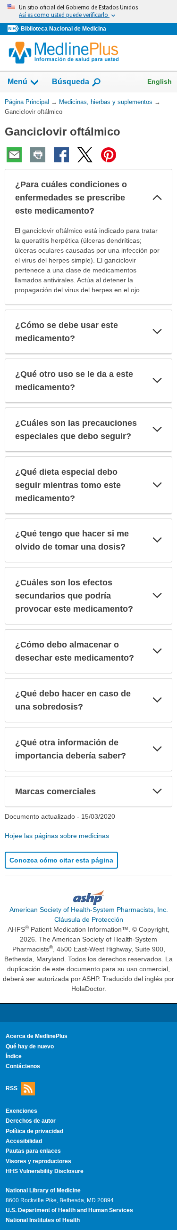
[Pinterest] (108, 154)
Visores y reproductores (38, 1161)
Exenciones (21, 1111)
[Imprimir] (37, 154)
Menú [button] (17, 82)
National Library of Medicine (43, 1190)
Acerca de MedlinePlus (36, 1036)
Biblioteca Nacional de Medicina (63, 28)
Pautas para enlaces (33, 1151)
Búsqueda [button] (70, 84)
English (159, 81)
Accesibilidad (24, 1141)
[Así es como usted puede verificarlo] (88, 11)
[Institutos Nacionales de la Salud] (14, 29)
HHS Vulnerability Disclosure (45, 1171)
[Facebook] (61, 154)
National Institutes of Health (43, 1220)
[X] (85, 154)
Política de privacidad (34, 1131)
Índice (14, 1056)
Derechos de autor (31, 1121)
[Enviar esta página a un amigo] (14, 154)
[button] (157, 198)
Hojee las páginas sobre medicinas (57, 835)
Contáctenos (23, 1066)
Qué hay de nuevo (30, 1046)
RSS (11, 1088)
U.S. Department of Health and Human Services (69, 1210)
